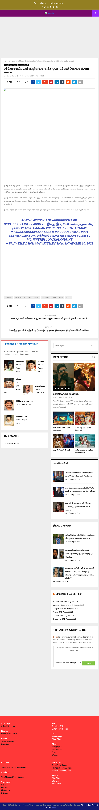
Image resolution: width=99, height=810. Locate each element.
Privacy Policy (86, 805)
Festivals (4, 787)
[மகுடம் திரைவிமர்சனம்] (63, 441)
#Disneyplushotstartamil (66, 228)
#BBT (84, 232)
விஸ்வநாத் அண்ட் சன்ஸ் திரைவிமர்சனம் (84, 451)
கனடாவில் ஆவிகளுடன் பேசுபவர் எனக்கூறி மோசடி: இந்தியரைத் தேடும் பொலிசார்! (79, 553)
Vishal (18, 379)
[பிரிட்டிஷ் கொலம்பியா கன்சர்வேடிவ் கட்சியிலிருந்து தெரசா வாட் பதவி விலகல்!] (58, 512)
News (6, 65)
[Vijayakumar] (28, 394)
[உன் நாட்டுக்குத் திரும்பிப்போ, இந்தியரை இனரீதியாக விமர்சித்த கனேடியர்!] (58, 543)
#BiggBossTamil (65, 220)
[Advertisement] (49, 37)
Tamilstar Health (7, 741)
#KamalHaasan (33, 228)
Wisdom (55, 755)
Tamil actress (57, 298)
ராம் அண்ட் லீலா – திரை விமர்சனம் (62, 428)
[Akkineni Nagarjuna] (9, 410)
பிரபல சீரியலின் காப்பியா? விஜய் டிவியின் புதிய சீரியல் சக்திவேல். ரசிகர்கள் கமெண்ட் (49, 319)
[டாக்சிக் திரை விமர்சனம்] (74, 377)
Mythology (5, 790)
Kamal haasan (20, 298)
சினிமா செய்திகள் (23, 65)
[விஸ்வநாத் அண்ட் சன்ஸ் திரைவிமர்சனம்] (85, 441)
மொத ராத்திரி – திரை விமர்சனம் (83, 428)
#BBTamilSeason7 (22, 236)
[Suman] (31, 370)
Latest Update (33, 298)
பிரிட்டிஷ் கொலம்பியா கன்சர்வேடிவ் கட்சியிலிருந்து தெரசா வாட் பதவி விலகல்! (78, 506)
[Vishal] (9, 388)
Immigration (57, 747)
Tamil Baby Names (59, 765)
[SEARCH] (92, 345)
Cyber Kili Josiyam (8, 726)
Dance (3, 785)
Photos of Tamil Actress (62, 768)
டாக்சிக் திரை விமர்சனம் (66, 394)
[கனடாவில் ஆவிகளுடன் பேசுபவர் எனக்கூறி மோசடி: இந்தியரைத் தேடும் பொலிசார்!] (58, 559)
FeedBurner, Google (73, 663)
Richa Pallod (21, 417)
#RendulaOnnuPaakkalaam (32, 232)
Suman (41, 361)
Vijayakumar (40, 386)
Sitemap (54, 807)
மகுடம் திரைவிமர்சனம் (61, 450)
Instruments (56, 750)
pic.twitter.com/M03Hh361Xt (49, 239)
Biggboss (8, 298)
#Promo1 (40, 220)
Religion (4, 793)
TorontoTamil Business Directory (14, 767)
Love (54, 752)
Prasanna (20, 361)
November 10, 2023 (79, 243)
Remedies (5, 744)
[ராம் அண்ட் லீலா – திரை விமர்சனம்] (63, 418)
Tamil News (13, 65)
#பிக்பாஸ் (43, 236)
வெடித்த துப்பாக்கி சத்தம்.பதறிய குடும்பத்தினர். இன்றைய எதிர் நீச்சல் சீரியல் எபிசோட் (49, 330)
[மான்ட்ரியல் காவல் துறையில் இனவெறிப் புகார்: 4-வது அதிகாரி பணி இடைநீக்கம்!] (58, 496)
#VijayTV (83, 236)
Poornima (45, 298)
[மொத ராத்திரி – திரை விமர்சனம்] (85, 418)
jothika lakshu (11, 76)
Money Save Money (9, 734)
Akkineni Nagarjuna (24, 401)
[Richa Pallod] (9, 425)
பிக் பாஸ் (68, 298)
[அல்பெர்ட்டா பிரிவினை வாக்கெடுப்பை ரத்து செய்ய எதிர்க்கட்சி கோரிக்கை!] (58, 481)
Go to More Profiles (11, 444)
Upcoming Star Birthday (69, 593)
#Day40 (27, 220)
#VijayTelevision (63, 236)
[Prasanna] (9, 370)
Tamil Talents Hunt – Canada (12, 777)
